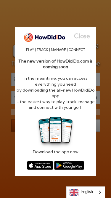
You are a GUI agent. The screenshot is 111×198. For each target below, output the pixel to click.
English (87, 192)
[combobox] (85, 192)
